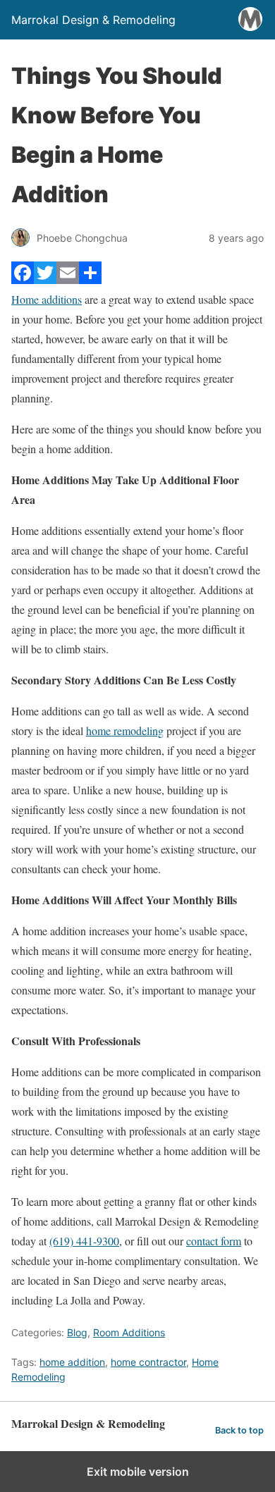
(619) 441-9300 (84, 1240)
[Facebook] (22, 279)
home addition (72, 1362)
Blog (77, 1332)
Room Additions (129, 1332)
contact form (213, 1240)
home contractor (148, 1362)
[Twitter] (45, 279)
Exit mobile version (138, 1472)
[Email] (67, 279)
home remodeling (125, 730)
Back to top (239, 1430)
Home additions (46, 299)
